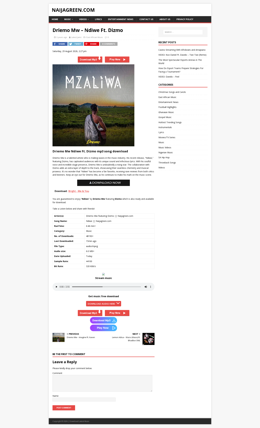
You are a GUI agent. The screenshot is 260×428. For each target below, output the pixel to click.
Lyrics (98, 19)
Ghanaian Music (166, 112)
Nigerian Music (165, 152)
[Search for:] (183, 32)
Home (55, 19)
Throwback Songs (167, 162)
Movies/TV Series (166, 137)
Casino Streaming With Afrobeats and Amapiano (182, 49)
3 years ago (61, 37)
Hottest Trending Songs (170, 122)
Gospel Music (165, 117)
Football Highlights (167, 107)
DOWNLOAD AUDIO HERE (101, 303)
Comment (57, 373)
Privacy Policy (184, 19)
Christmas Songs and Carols (172, 92)
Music (67, 19)
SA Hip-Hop (164, 157)
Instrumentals (165, 127)
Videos (83, 19)
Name (56, 395)
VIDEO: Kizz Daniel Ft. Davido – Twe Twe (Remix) (182, 54)
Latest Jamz (76, 37)
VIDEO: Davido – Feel (168, 76)
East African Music (94, 37)
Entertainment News (120, 19)
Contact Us (146, 19)
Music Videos (164, 147)
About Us (164, 19)
